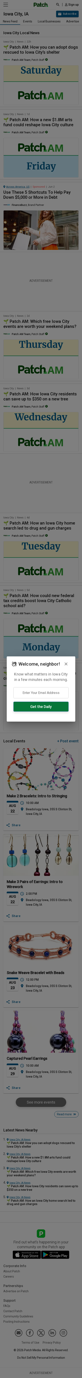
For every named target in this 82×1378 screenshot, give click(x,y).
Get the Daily (41, 706)
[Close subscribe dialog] (66, 664)
